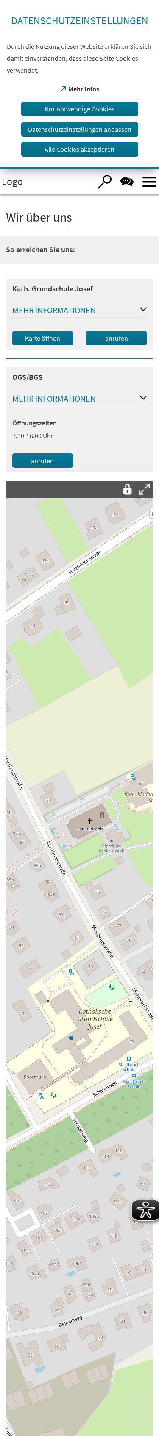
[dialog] (79, 84)
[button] (79, 312)
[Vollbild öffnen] (144, 489)
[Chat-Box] (127, 181)
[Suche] (104, 181)
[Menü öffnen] (149, 181)
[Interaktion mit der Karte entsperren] (127, 489)
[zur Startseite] (46, 181)
